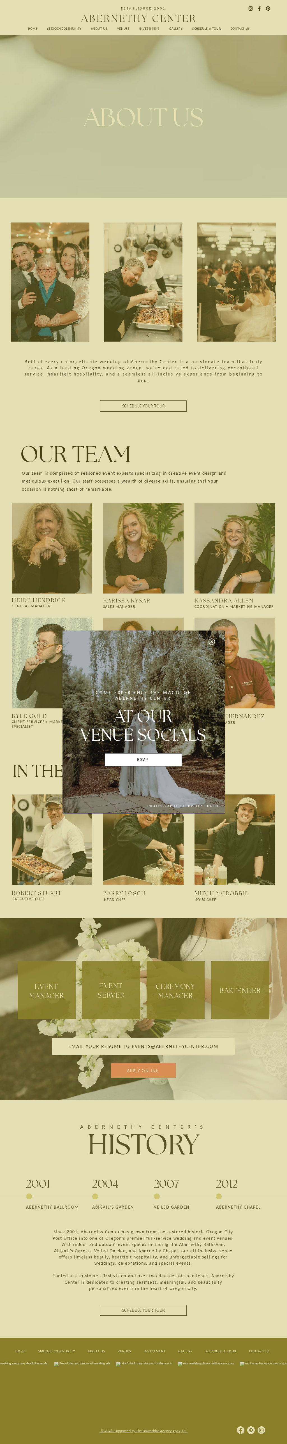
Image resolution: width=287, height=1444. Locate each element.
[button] (212, 642)
